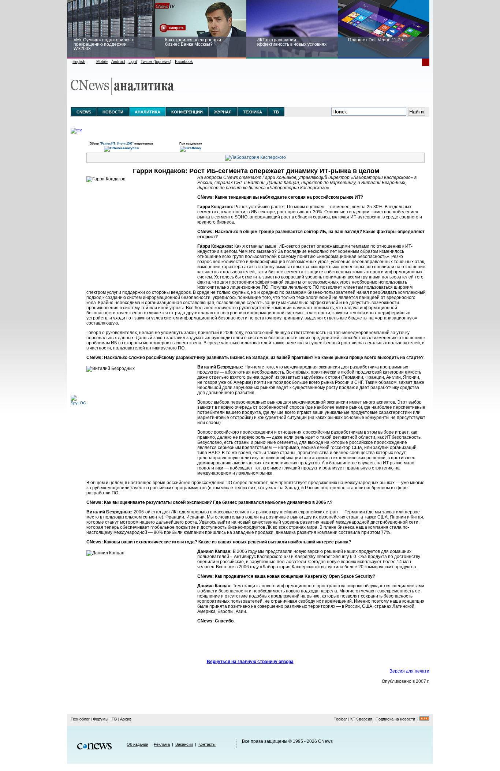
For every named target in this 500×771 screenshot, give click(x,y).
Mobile (102, 61)
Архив (125, 719)
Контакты (207, 744)
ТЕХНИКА (252, 112)
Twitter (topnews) (156, 61)
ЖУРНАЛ (223, 112)
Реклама (162, 744)
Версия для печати (409, 671)
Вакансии (184, 744)
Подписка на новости (396, 719)
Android (118, 61)
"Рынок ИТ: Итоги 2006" (117, 143)
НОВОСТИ (112, 112)
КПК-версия (361, 719)
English (78, 61)
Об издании (137, 744)
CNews (325, 741)
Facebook (184, 61)
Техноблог (80, 719)
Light (132, 61)
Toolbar (340, 719)
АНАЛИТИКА (147, 112)
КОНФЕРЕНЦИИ (187, 112)
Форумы (100, 719)
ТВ (276, 112)
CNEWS (84, 112)
